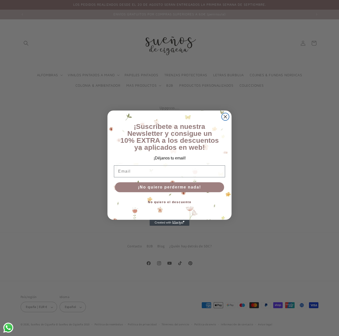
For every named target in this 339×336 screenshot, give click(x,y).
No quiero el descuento (169, 202)
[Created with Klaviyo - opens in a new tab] (169, 223)
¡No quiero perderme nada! (169, 187)
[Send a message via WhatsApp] (8, 328)
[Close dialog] (225, 116)
